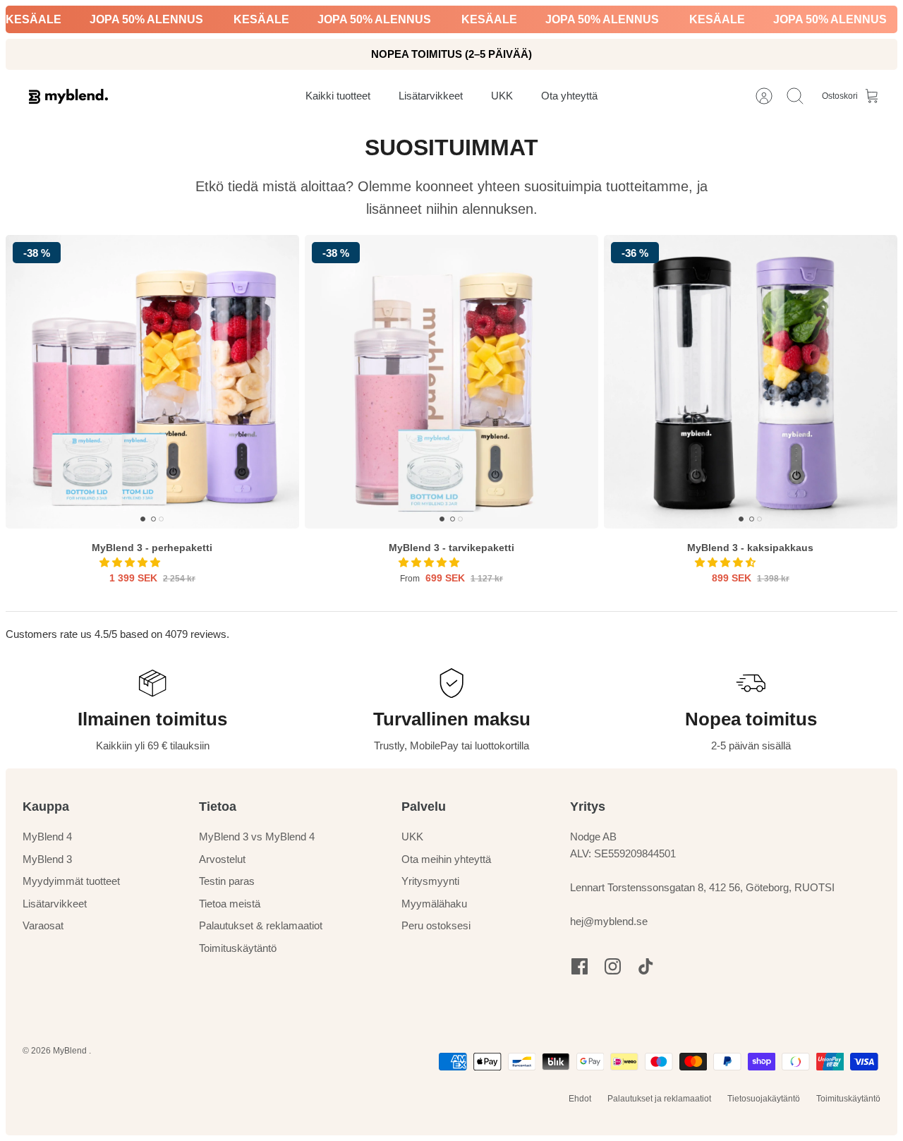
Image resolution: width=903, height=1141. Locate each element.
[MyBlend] (68, 96)
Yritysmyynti (430, 881)
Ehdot (580, 1099)
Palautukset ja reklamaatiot (659, 1099)
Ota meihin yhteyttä (446, 859)
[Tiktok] (645, 966)
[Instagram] (612, 966)
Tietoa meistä (229, 904)
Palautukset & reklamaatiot (260, 925)
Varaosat (43, 925)
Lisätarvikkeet (55, 904)
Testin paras (227, 881)
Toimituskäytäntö (238, 948)
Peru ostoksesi (436, 925)
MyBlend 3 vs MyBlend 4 (257, 837)
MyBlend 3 (47, 859)
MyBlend (71, 1051)
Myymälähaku (434, 904)
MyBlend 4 (47, 837)
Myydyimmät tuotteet (71, 881)
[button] (131, 562)
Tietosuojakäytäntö (763, 1099)
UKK (412, 837)
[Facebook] (579, 966)
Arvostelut (222, 859)
